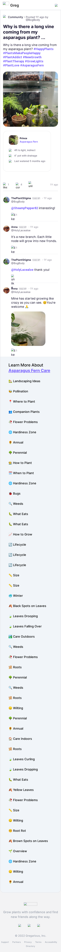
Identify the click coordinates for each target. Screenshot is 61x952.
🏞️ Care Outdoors (21, 636)
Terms (38, 942)
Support (5, 942)
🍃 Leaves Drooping (23, 616)
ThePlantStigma (21, 198)
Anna (14, 227)
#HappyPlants (44, 49)
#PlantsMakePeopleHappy (21, 53)
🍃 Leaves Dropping (23, 769)
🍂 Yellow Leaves (21, 790)
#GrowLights (34, 61)
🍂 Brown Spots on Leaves (28, 841)
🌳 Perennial (17, 452)
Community (15, 17)
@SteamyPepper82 (24, 208)
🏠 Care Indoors (20, 738)
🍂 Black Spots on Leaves (27, 606)
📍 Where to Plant (21, 401)
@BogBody (33, 19)
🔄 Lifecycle (17, 544)
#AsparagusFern (32, 65)
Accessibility (51, 942)
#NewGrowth (32, 57)
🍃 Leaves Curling (21, 759)
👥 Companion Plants (24, 411)
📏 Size (13, 575)
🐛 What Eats (18, 514)
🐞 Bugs (14, 493)
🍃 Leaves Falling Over (25, 626)
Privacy (28, 942)
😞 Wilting (15, 708)
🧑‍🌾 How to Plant (20, 463)
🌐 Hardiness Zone (22, 432)
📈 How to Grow (20, 534)
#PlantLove (11, 65)
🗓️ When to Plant (21, 473)
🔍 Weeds (15, 503)
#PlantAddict (12, 57)
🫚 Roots (15, 667)
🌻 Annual (15, 442)
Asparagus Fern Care (29, 370)
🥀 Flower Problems (23, 422)
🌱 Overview (17, 851)
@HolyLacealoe (20, 230)
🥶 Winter (15, 595)
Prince (23, 138)
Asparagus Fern (29, 141)
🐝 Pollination (18, 391)
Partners (16, 942)
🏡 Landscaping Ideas (24, 381)
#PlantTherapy (13, 61)
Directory (30, 946)
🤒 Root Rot (17, 830)
